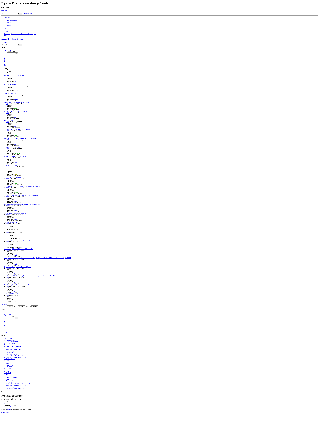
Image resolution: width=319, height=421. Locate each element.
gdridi (7, 113)
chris (7, 77)
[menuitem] (12, 20)
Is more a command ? (9, 231)
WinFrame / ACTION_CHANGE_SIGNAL (16, 111)
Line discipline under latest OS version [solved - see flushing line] (21, 195)
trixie (15, 108)
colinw (16, 135)
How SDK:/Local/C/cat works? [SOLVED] (15, 213)
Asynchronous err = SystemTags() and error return (17, 129)
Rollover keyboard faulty (10, 120)
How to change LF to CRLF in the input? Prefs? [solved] (19, 249)
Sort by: (16, 306)
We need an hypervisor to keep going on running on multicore (20, 240)
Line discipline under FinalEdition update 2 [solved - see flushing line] (22, 204)
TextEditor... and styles (10, 93)
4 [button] (4, 59)
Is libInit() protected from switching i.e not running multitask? (20, 147)
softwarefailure (9, 86)
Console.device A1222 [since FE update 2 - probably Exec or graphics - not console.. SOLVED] (29, 276)
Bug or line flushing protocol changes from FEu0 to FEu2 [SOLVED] (22, 186)
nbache (16, 237)
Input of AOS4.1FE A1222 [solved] (13, 294)
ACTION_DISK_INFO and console (13, 177)
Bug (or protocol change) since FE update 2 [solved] (17, 267)
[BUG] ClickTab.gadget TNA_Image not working (17, 102)
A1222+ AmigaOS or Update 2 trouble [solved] (16, 285)
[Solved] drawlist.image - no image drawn (15, 156)
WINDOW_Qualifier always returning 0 (14, 75)
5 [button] (4, 61)
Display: (4, 306)
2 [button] (4, 56)
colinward (8, 166)
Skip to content (5, 10)
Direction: (27, 306)
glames (7, 95)
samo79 (16, 90)
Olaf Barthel (17, 153)
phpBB (9, 409)
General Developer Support (12, 39)
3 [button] (4, 58)
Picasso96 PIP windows (10, 84)
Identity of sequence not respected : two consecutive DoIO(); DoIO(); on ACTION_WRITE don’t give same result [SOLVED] (37, 258)
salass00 (16, 192)
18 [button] (4, 64)
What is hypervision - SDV (11, 222)
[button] (7, 50)
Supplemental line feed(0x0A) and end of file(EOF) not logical (20, 138)
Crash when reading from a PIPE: (13, 165)
